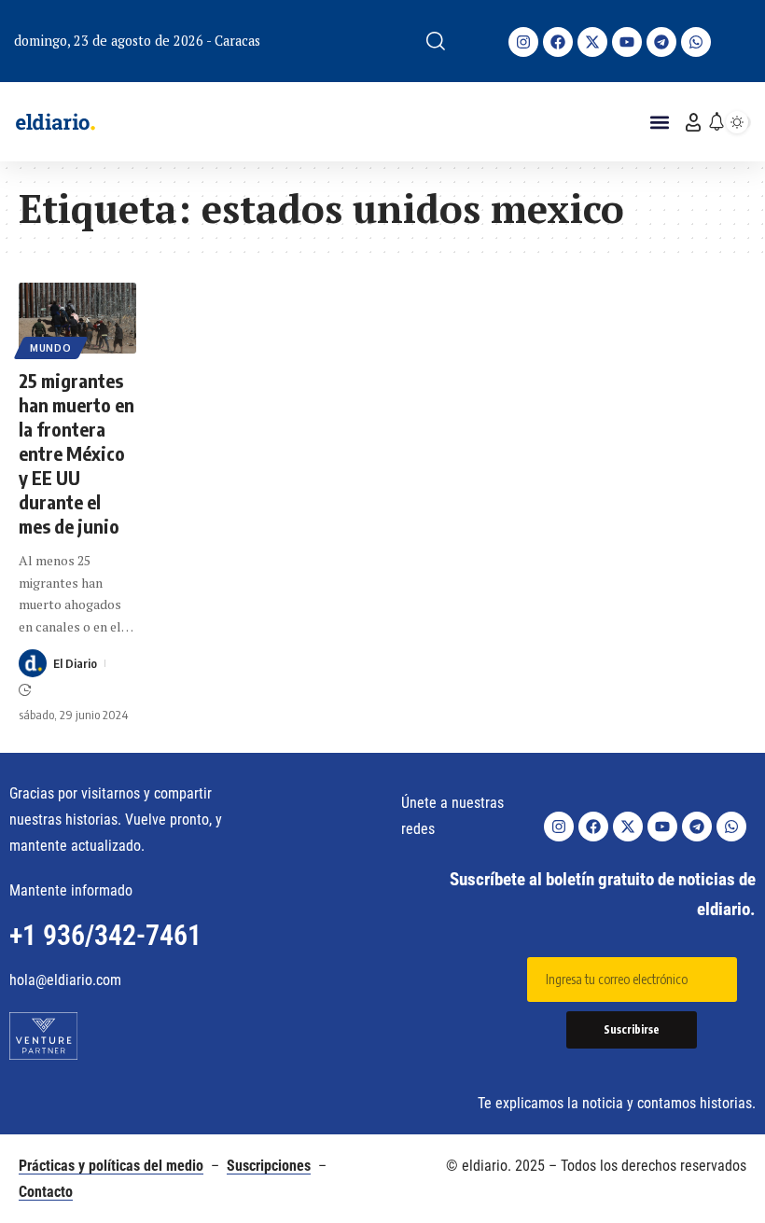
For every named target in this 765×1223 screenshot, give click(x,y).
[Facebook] (558, 42)
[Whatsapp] (696, 42)
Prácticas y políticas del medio (111, 1165)
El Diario (75, 663)
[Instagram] (523, 42)
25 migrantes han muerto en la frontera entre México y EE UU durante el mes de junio (76, 452)
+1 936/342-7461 (105, 935)
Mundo (51, 348)
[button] (435, 41)
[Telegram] (661, 42)
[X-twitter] (592, 42)
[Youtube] (627, 42)
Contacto (46, 1192)
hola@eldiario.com (65, 980)
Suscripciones (269, 1165)
